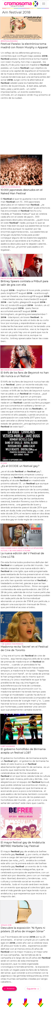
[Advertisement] (25, 127)
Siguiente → (33, 988)
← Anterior (9, 988)
